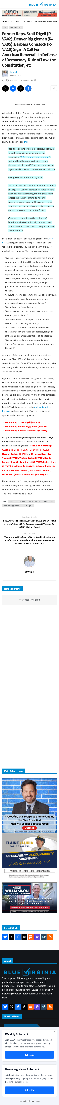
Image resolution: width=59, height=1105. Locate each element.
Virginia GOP (15, 27)
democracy (48, 501)
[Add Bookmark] (54, 88)
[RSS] (50, 937)
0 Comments (25, 80)
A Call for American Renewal (34, 157)
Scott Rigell (27, 506)
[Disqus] (29, 649)
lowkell (14, 72)
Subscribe (30, 1055)
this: (26, 141)
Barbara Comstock (17, 501)
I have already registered (29, 1101)
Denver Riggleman (11, 506)
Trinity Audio (30, 104)
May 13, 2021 (15, 75)
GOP (5, 27)
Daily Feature (34, 501)
